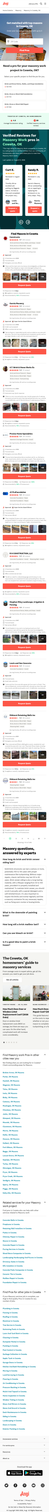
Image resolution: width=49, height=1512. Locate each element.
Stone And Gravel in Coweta (14, 1408)
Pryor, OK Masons (10, 1172)
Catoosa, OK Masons (11, 1101)
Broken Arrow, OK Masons (13, 1072)
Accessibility (24, 1504)
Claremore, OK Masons (12, 1126)
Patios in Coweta (10, 1232)
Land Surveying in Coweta (13, 1375)
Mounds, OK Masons (11, 1122)
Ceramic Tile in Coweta (12, 1274)
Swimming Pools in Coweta (14, 1329)
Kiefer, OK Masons (10, 1135)
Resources (6, 1452)
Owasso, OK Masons (11, 1139)
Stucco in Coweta (10, 1241)
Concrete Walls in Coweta (13, 1220)
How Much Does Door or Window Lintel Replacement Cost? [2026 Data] (15, 1013)
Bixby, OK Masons (10, 1097)
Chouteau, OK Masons (12, 1110)
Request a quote (12, 209)
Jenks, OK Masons (10, 1114)
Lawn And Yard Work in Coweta (15, 1333)
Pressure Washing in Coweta (14, 1387)
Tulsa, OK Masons (10, 1089)
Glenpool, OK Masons (11, 1118)
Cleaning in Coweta (10, 1337)
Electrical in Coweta (11, 1321)
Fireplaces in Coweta (11, 1224)
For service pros (8, 1445)
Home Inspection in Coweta (14, 1395)
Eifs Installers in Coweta (13, 1266)
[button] (7, 277)
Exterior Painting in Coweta (14, 1429)
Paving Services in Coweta (13, 1249)
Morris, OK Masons (10, 1130)
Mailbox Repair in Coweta (13, 1278)
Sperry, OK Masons (10, 1184)
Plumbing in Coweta (11, 1308)
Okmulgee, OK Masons (12, 1168)
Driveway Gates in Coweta (13, 1261)
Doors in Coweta (9, 1425)
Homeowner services (10, 1439)
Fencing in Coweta (10, 1312)
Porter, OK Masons (10, 1077)
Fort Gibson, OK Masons (13, 1147)
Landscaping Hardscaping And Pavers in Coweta (23, 1257)
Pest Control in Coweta (12, 1350)
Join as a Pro (33, 4)
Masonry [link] (18, 10)
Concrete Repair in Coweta (13, 1245)
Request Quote (24, 285)
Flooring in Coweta (10, 1379)
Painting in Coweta (10, 1346)
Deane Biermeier (39, 1005)
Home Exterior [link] (8, 10)
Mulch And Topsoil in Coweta (15, 1391)
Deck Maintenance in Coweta (14, 1412)
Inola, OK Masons (10, 1093)
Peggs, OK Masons (10, 1189)
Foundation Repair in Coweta (14, 1282)
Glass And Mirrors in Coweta (14, 1404)
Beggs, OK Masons (10, 1151)
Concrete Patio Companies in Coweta (18, 1270)
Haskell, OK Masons (11, 1081)
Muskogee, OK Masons (12, 1106)
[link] (7, 202)
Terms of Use (18, 1500)
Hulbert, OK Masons (11, 1143)
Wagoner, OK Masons (11, 1085)
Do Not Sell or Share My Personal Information (24, 1507)
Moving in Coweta (10, 1371)
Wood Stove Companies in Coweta (17, 1253)
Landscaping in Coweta (12, 1420)
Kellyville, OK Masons (12, 1193)
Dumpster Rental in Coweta (14, 1342)
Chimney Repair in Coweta (13, 1237)
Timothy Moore (9, 1005)
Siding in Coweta (9, 1416)
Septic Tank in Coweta (12, 1358)
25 (39, 838)
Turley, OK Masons (10, 1164)
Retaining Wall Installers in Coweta (17, 1228)
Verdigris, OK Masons (11, 1180)
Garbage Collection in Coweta (15, 1354)
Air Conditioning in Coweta (13, 1383)
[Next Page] (45, 838)
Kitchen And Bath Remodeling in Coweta (19, 1366)
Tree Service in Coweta (12, 1325)
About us (6, 1458)
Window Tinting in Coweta (13, 1400)
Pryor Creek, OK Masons (13, 1176)
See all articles (12, 980)
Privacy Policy (30, 1500)
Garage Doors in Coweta (13, 1362)
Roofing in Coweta (10, 1317)
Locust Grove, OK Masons (13, 1155)
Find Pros (24, 50)
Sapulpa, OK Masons (11, 1160)
